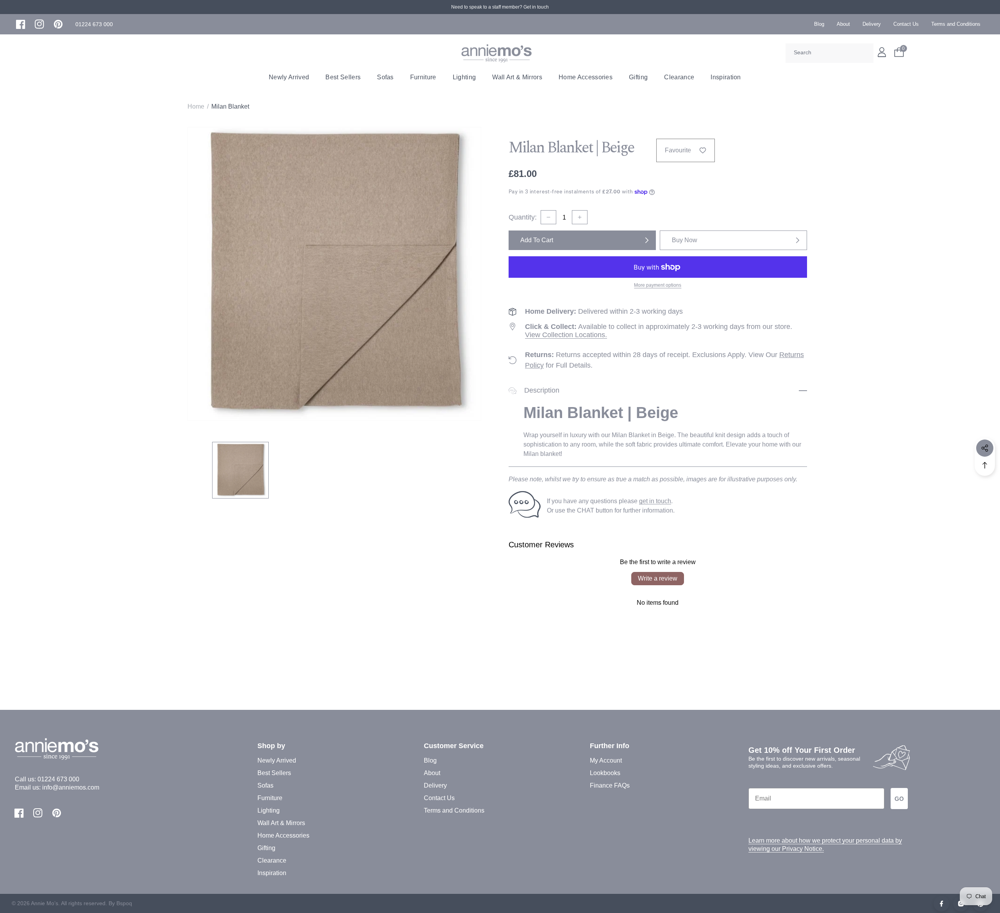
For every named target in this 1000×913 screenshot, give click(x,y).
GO (899, 798)
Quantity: (523, 217)
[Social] (984, 448)
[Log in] (882, 52)
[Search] (864, 53)
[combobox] (829, 53)
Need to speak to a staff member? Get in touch (500, 7)
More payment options (657, 285)
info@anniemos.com (70, 787)
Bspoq (124, 903)
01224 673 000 (58, 779)
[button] (94, 24)
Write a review (657, 578)
